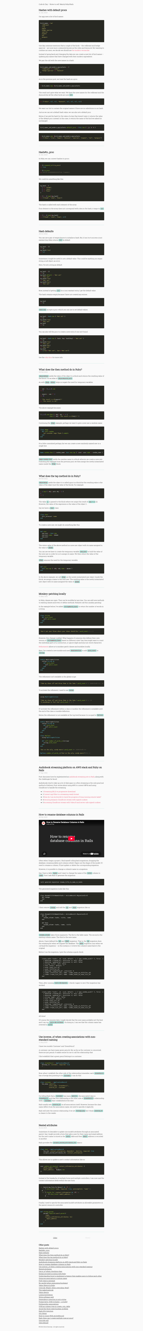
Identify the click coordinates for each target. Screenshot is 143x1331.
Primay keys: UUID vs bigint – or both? (53, 1302)
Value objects (44, 1292)
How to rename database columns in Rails (61, 814)
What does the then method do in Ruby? (60, 369)
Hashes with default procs (53, 10)
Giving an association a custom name (53, 1278)
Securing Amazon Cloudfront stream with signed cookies (65, 800)
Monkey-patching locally (52, 593)
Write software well (46, 1297)
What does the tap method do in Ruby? (60, 476)
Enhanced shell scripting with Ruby (52, 1274)
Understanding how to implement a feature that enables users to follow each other (70, 1276)
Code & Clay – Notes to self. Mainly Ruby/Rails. (56, 4)
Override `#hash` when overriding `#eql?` (54, 1288)
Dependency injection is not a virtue (52, 1299)
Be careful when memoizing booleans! (53, 1283)
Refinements (43, 647)
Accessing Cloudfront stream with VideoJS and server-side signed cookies (72, 802)
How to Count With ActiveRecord (51, 1316)
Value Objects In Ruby (47, 1285)
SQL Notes (43, 1313)
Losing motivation (46, 1295)
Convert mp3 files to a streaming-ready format (61, 794)
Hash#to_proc (46, 152)
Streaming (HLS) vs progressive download (59, 791)
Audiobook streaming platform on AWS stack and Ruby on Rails (70, 769)
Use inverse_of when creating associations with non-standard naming (67, 1038)
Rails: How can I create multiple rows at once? (56, 1318)
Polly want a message (47, 1281)
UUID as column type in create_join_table (54, 1306)
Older (55, 1238)
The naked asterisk (46, 1290)
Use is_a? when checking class (50, 1271)
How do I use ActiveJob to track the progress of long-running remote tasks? (72, 797)
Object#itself (43, 1323)
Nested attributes (48, 1125)
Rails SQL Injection (46, 1311)
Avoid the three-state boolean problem (53, 1309)
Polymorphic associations (49, 1304)
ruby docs (48, 357)
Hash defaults (46, 231)
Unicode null (44, 1320)
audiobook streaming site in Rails (82, 777)
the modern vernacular (80, 50)
